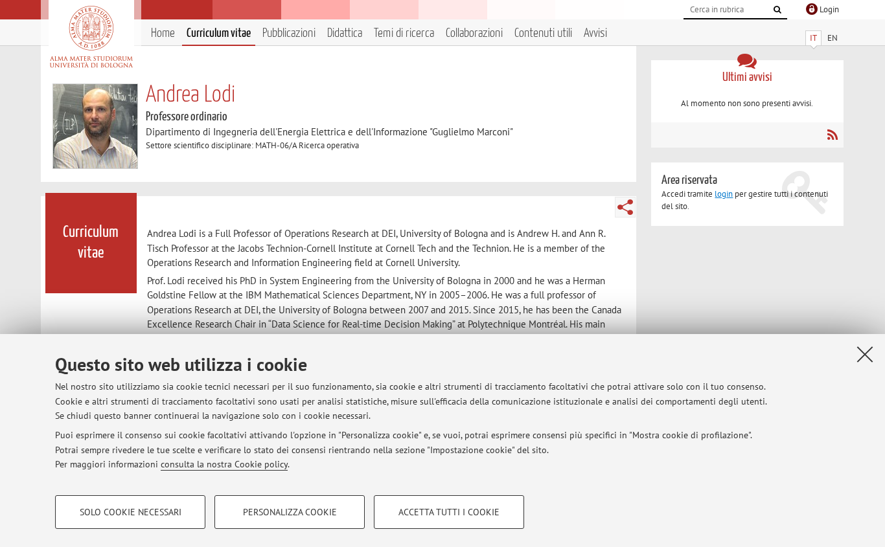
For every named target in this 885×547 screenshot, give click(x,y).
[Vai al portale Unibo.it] (91, 37)
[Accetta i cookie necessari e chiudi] (865, 354)
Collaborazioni (474, 33)
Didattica (344, 33)
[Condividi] (625, 207)
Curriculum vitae (219, 33)
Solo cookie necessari (130, 512)
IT (813, 37)
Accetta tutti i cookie (449, 512)
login (724, 193)
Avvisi (595, 33)
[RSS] (832, 134)
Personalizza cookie (290, 512)
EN (832, 37)
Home (163, 33)
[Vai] (777, 9)
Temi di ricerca (404, 33)
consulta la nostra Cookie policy (224, 464)
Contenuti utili (543, 33)
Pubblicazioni (289, 33)
